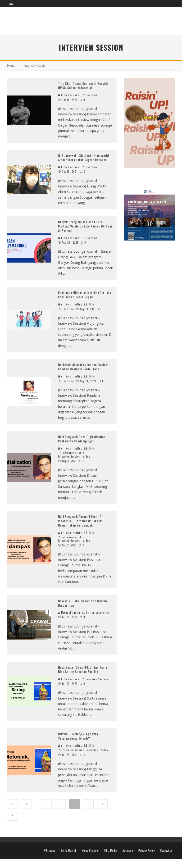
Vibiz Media (110, 850)
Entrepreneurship (73, 452)
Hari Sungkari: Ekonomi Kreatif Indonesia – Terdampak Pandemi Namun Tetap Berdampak (80, 520)
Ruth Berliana (69, 95)
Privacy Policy (146, 850)
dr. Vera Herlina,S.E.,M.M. (78, 304)
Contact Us (166, 850)
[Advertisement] (93, 20)
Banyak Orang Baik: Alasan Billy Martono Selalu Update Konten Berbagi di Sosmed (85, 226)
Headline (91, 95)
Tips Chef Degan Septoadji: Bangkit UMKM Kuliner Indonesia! (83, 85)
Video (86, 456)
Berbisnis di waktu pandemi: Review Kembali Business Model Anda (83, 366)
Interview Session (69, 456)
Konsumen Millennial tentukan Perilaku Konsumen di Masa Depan (84, 294)
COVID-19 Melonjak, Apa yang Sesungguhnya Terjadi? (78, 736)
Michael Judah (70, 612)
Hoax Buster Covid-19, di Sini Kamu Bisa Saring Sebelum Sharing (82, 669)
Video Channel (90, 850)
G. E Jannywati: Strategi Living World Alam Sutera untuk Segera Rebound (83, 157)
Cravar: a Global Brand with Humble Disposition (83, 603)
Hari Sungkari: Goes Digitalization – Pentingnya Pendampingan (83, 438)
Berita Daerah (69, 850)
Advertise (128, 850)
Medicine (92, 750)
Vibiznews (49, 850)
